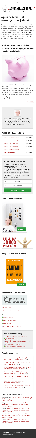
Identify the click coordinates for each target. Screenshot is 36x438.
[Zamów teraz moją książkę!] (14, 232)
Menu (18, 2)
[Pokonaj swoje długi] (14, 304)
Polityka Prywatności (8, 434)
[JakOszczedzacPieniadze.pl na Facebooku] (16, 337)
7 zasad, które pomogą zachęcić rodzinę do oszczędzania (16, 377)
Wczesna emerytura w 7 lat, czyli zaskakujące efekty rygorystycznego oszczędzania (16, 372)
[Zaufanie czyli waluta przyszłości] (14, 287)
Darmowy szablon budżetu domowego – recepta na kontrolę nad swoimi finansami (17, 367)
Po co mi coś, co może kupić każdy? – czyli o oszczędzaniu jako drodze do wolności (16, 358)
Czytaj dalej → (30, 101)
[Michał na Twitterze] (10, 338)
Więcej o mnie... (8, 126)
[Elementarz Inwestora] (9, 320)
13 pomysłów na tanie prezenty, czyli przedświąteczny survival (14, 381)
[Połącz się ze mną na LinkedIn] (13, 340)
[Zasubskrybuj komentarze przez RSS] (15, 346)
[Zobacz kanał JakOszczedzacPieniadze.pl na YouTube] (17, 343)
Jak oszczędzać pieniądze (18, 9)
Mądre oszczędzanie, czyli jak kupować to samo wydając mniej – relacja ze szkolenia (17, 48)
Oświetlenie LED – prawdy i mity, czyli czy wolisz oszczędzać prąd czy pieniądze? (17, 386)
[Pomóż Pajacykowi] (17, 248)
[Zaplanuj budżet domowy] (7, 308)
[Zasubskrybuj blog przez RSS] (12, 344)
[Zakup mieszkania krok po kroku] (7, 317)
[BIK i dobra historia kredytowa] (7, 314)
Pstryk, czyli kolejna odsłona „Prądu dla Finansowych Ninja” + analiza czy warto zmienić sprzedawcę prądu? (17, 399)
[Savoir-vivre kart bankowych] (10, 311)
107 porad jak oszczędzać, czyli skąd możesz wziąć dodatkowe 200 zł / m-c (18, 363)
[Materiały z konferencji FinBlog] (11, 326)
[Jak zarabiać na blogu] (8, 323)
